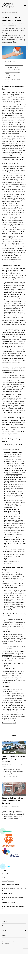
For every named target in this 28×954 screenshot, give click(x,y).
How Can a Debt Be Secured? (12, 67)
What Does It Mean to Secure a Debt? (14, 65)
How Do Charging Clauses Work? (13, 69)
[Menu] (25, 5)
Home (3, 11)
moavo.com (6, 943)
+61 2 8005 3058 (7, 874)
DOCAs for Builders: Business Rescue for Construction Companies (12, 800)
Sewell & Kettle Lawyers (8, 5)
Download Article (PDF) (9, 723)
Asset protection (11, 11)
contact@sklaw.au (8, 881)
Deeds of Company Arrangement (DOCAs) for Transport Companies (13, 759)
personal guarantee (13, 196)
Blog (6, 11)
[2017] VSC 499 (14, 398)
